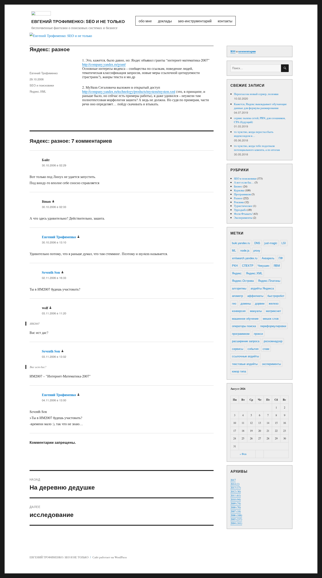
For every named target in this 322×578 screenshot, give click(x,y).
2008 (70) (235, 507)
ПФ (281, 258)
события (253, 349)
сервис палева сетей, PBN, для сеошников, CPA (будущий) (259, 120)
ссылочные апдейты (245, 356)
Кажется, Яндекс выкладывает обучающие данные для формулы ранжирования (260, 106)
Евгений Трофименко (44, 73)
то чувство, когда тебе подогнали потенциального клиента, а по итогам (257, 148)
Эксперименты (243, 218)
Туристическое (243, 206)
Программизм (242, 194)
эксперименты (271, 364)
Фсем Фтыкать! (243, 214)
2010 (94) (235, 499)
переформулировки (273, 326)
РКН (235, 265)
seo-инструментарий (195, 20)
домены (246, 303)
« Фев (243, 454)
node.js (244, 250)
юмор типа (239, 371)
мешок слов (271, 318)
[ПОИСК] (285, 68)
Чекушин (263, 265)
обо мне (145, 20)
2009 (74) (235, 503)
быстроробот (275, 296)
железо (273, 303)
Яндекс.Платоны (269, 280)
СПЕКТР (247, 265)
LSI (283, 243)
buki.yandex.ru (241, 243)
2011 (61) (235, 495)
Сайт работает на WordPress (109, 557)
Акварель (268, 258)
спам (266, 349)
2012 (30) (235, 491)
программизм (240, 333)
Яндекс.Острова (243, 280)
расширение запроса (245, 341)
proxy (256, 250)
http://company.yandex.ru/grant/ (104, 64)
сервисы (237, 349)
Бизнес (238, 186)
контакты (225, 20)
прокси (258, 333)
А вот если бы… (244, 182)
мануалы (256, 311)
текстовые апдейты (245, 364)
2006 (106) (236, 515)
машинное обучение (245, 318)
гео (234, 303)
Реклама (239, 202)
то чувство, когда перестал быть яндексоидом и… (253, 134)
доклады (165, 20)
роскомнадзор (273, 341)
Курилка (239, 190)
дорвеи (259, 303)
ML (234, 250)
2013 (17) (235, 488)
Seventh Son (51, 272)
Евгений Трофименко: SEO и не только (78, 21)
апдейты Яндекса (262, 288)
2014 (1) (234, 484)
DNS (257, 243)
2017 (233, 480)
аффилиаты (255, 296)
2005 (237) (236, 519)
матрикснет (273, 311)
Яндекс (237, 273)
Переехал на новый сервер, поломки (256, 94)
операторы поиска (244, 326)
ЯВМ (277, 265)
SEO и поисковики (42, 85)
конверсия (239, 311)
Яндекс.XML (38, 91)
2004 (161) (236, 523)
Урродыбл (240, 210)
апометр (237, 296)
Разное (238, 198)
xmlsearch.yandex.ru (244, 258)
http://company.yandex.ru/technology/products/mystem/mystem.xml (128, 91)
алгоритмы (239, 288)
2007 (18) (235, 511)
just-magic (270, 243)
